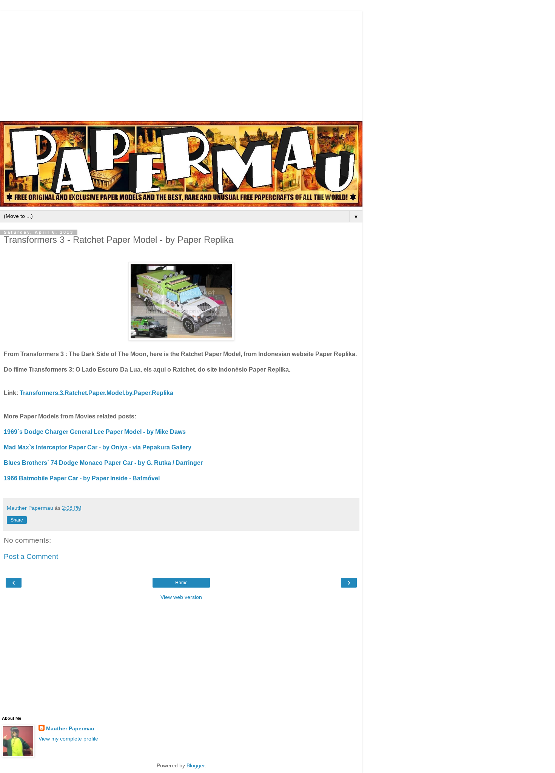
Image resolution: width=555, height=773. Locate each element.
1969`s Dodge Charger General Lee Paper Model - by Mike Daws (95, 432)
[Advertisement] (181, 64)
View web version (181, 597)
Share (17, 520)
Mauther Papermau (70, 728)
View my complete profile (68, 739)
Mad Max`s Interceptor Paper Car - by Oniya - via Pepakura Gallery (97, 447)
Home (181, 582)
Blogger (196, 765)
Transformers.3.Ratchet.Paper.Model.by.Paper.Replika (96, 393)
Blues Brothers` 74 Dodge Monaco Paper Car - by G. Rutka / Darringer (103, 463)
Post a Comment (31, 556)
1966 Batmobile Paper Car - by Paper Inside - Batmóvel (82, 478)
